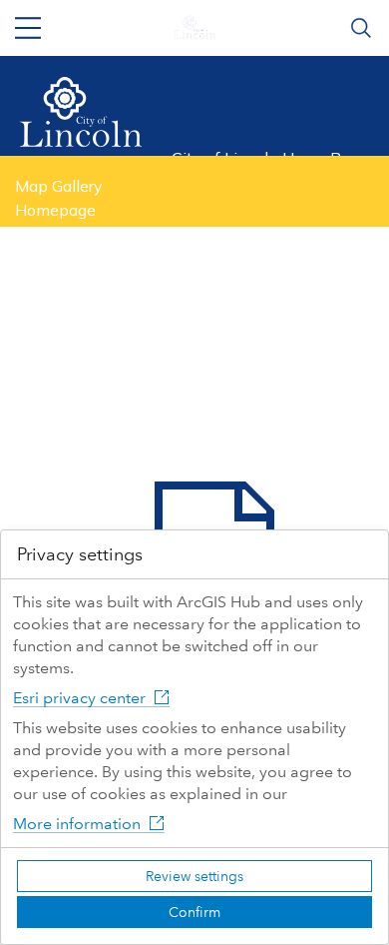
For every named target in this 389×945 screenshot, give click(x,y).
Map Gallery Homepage (59, 198)
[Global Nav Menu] (28, 28)
